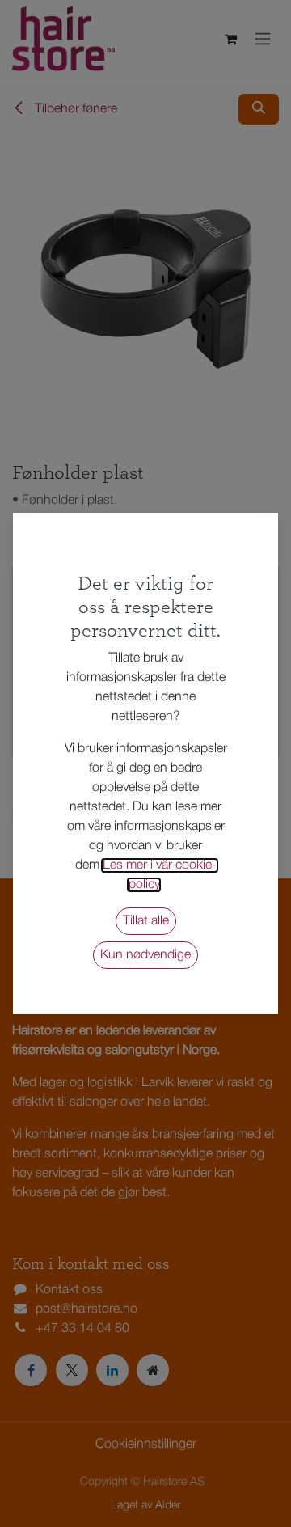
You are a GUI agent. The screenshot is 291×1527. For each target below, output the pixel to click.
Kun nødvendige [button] (145, 955)
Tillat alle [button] (146, 921)
